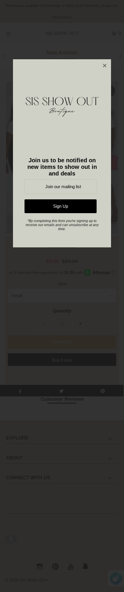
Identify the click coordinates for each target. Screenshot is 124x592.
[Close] (104, 65)
